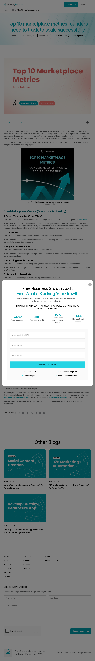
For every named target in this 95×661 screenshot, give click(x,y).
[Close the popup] (90, 284)
